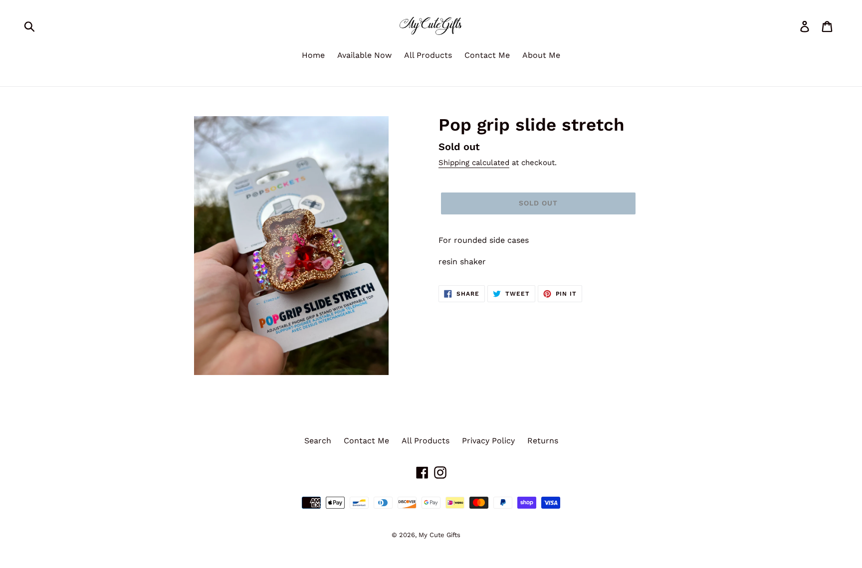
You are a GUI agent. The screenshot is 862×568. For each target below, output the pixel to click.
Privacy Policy (488, 440)
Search (317, 440)
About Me (541, 55)
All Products (428, 55)
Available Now (364, 55)
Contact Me (487, 55)
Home (313, 55)
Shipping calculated (473, 162)
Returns (542, 440)
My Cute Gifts (439, 535)
